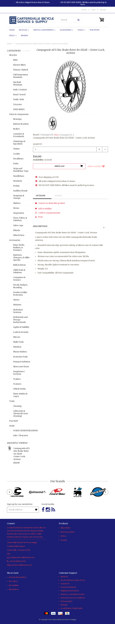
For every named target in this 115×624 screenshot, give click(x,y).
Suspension (18, 213)
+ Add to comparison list (49, 213)
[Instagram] (48, 510)
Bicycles (23, 30)
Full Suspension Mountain (20, 76)
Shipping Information (70, 591)
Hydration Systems (18, 311)
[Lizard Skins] (57, 492)
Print (40, 217)
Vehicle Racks (19, 389)
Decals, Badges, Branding (20, 286)
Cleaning (17, 406)
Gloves (16, 300)
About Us (64, 577)
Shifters (16, 203)
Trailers (17, 379)
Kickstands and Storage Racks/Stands (20, 319)
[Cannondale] (17, 492)
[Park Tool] (97, 492)
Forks (15, 163)
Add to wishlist (94, 166)
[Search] (78, 20)
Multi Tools (18, 342)
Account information (17, 577)
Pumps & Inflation (21, 362)
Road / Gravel (19, 94)
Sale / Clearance (20, 435)
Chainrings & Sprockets (19, 142)
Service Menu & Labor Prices (73, 580)
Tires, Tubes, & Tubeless (20, 219)
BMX (15, 60)
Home (12, 30)
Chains (16, 149)
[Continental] (37, 492)
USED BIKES (19, 109)
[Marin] (77, 492)
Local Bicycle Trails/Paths (71, 608)
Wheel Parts (18, 235)
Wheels (16, 230)
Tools (81, 30)
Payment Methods (68, 587)
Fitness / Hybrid (20, 70)
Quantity (37, 144)
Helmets (17, 305)
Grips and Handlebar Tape (20, 169)
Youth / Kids (18, 99)
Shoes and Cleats (21, 366)
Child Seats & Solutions (19, 271)
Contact (84, 10)
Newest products (68, 532)
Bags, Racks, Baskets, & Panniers (19, 247)
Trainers (17, 384)
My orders (13, 581)
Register (103, 10)
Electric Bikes (19, 65)
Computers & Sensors (19, 278)
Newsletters (14, 589)
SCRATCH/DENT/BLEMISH (21, 430)
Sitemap (64, 605)
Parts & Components (43, 30)
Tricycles (17, 104)
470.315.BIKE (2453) (18, 561)
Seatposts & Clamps (18, 196)
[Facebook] (43, 510)
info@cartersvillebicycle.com (22, 557)
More (63, 135)
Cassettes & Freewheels (18, 135)
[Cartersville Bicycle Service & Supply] (31, 20)
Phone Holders (20, 352)
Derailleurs (18, 159)
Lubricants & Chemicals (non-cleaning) (20, 413)
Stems (16, 208)
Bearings (17, 119)
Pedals (16, 186)
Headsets (17, 181)
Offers (63, 536)
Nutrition (17, 347)
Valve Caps (18, 225)
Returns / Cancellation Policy (73, 594)
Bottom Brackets (21, 124)
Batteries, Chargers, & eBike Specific (21, 257)
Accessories (66, 30)
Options (40, 195)
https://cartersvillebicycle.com (19, 565)
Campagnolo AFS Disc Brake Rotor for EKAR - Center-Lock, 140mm (41, 43)
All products (65, 528)
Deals (12, 35)
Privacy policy (66, 601)
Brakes (16, 129)
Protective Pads (20, 357)
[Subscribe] (36, 508)
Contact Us (65, 584)
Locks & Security (20, 332)
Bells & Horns (19, 265)
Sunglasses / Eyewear (19, 372)
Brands (24, 35)
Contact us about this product (51, 203)
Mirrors (16, 337)
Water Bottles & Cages (20, 395)
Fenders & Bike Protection (20, 293)
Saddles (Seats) (20, 191)
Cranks (16, 154)
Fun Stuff (95, 30)
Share (58, 195)
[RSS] (53, 510)
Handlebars (18, 176)
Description (40, 226)
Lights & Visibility (21, 327)
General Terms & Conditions (73, 598)
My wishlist (13, 585)
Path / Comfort (20, 89)
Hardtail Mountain (17, 83)
